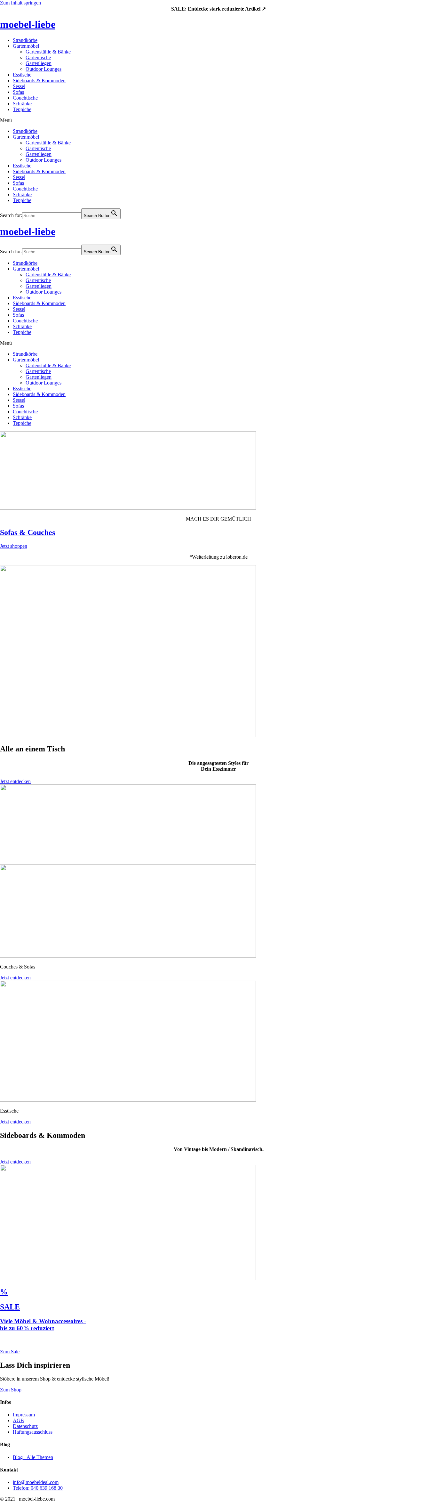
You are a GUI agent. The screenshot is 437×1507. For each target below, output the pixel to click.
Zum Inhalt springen (20, 2)
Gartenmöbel (26, 46)
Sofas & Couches (27, 532)
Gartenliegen (39, 63)
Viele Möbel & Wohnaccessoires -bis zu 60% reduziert (43, 1325)
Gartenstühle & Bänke (48, 51)
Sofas (18, 92)
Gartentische (38, 57)
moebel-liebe (27, 24)
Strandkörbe (25, 40)
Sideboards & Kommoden (39, 80)
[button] (218, 120)
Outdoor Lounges (43, 69)
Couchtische (25, 98)
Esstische (22, 74)
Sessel (19, 86)
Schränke (22, 103)
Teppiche (22, 109)
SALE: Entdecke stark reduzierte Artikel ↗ (218, 9)
